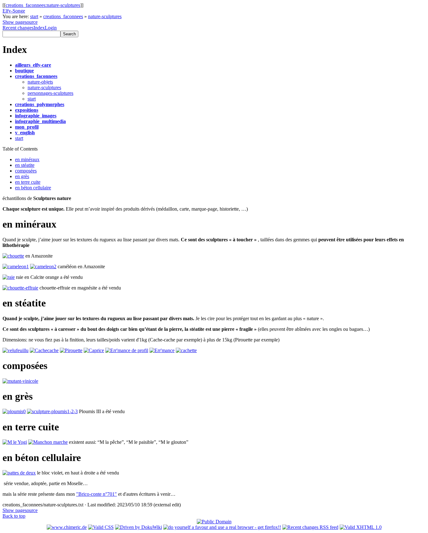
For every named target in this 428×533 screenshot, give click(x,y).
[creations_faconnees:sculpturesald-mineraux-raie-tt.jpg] (9, 277)
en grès (22, 176)
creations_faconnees (63, 16)
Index (39, 27)
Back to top (14, 516)
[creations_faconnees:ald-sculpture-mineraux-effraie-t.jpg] (20, 287)
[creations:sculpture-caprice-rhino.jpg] (94, 350)
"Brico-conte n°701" (96, 494)
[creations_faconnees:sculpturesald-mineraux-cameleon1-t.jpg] (16, 266)
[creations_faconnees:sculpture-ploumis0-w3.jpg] (14, 411)
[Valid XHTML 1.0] (361, 527)
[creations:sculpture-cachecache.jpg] (44, 350)
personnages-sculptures (50, 93)
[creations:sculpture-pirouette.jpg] (71, 350)
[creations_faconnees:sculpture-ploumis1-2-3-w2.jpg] (52, 411)
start (34, 16)
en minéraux (27, 159)
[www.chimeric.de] (67, 527)
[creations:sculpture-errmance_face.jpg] (162, 350)
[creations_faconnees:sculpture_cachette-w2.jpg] (186, 350)
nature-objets (40, 82)
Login (51, 27)
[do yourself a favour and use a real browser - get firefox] (222, 527)
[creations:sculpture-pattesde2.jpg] (19, 472)
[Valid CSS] (101, 527)
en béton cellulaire (33, 187)
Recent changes (18, 27)
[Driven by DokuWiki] (138, 527)
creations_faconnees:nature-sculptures (43, 5)
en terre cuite (27, 182)
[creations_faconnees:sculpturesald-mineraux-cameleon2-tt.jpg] (43, 266)
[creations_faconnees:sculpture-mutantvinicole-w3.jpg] (20, 381)
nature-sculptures (105, 16)
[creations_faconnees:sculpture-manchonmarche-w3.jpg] (48, 442)
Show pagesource (20, 22)
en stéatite (24, 165)
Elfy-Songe (14, 10)
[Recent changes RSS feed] (310, 527)
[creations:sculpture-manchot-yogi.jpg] (15, 442)
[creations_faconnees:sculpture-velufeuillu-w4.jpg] (16, 350)
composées (26, 170)
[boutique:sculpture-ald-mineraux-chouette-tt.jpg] (13, 256)
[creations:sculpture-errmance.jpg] (126, 350)
